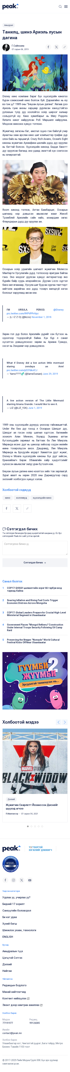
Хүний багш (9, 923)
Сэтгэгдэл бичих (33, 562)
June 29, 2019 (50, 373)
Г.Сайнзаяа (18, 45)
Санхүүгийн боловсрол (16, 910)
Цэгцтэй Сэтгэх (12, 957)
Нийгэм (7, 970)
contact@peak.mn (12, 1033)
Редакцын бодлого (14, 985)
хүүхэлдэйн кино (42, 497)
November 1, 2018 (41, 317)
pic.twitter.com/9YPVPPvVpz (23, 313)
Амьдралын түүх (12, 951)
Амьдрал (8, 25)
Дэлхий (11, 799)
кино (7, 497)
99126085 (34, 1023)
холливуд (21, 497)
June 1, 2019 (35, 407)
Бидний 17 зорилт (13, 904)
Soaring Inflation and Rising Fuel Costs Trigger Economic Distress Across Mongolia (32, 601)
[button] (60, 6)
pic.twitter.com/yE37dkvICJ (22, 370)
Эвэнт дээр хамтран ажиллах (21, 1005)
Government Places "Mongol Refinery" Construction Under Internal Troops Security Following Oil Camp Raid (35, 627)
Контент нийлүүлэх (14, 998)
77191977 (7, 1023)
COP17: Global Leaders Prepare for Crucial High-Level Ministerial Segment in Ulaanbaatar (36, 614)
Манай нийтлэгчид (14, 991)
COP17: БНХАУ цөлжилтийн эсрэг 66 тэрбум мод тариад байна (34, 589)
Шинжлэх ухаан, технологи (19, 930)
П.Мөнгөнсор (12, 813)
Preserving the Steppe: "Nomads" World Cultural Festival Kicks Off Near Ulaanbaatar (33, 641)
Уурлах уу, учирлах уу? (16, 897)
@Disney (58, 309)
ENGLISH (7, 936)
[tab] (28, 826)
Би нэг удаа (9, 917)
